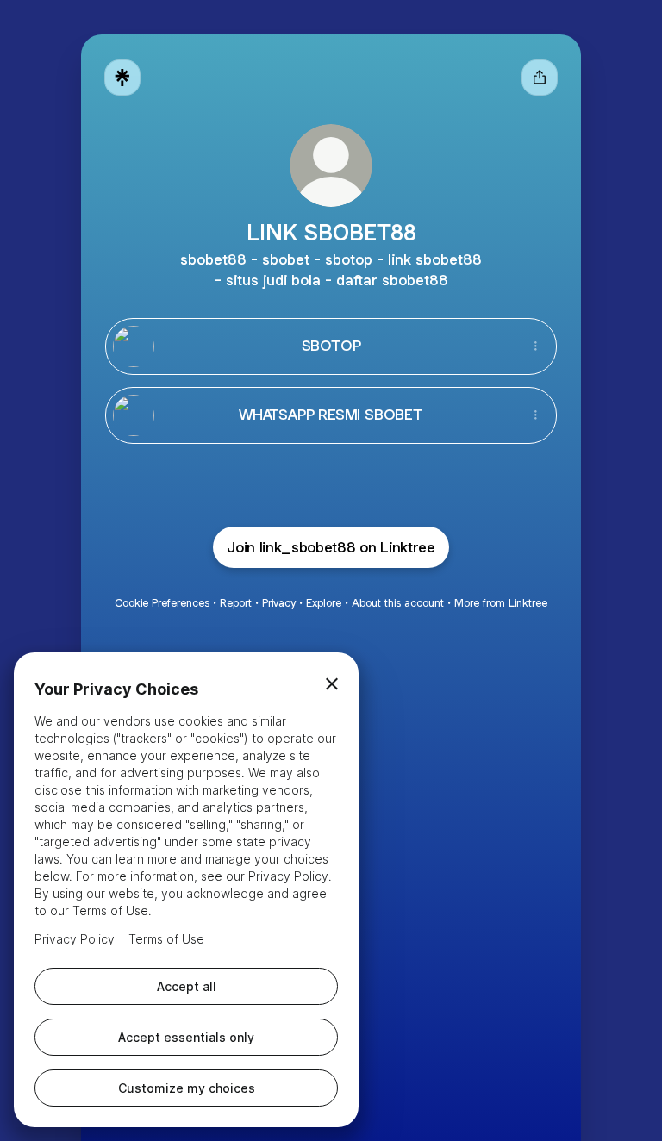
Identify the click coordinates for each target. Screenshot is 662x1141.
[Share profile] (539, 77)
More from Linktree (500, 602)
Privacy (279, 602)
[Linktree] (122, 77)
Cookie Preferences (162, 602)
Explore (323, 602)
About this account (398, 602)
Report (236, 602)
